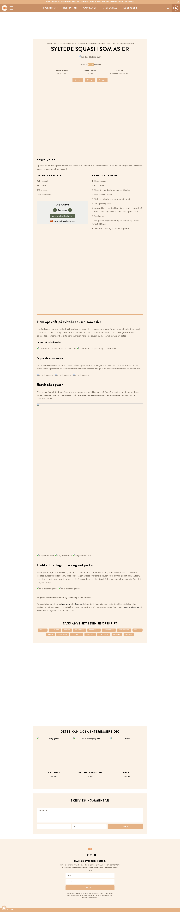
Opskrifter (49, 8)
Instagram (65, 604)
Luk (176, 858)
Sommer (128, 634)
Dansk (50, 634)
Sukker (42, 630)
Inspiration (69, 8)
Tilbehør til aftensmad (74, 43)
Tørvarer (55, 630)
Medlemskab (110, 8)
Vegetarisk (103, 634)
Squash (137, 630)
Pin (91, 80)
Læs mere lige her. (131, 607)
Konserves (79, 630)
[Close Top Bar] (178, 2)
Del (79, 80)
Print (104, 80)
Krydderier (109, 630)
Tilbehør (89, 43)
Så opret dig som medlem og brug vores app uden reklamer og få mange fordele (90, 2)
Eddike (67, 630)
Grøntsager (124, 630)
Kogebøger (130, 8)
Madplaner (89, 8)
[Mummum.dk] (90, 848)
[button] (4, 908)
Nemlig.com (70, 221)
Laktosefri (76, 634)
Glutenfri (62, 634)
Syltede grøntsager (103, 43)
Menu (11, 8)
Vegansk (90, 634)
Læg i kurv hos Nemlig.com (62, 216)
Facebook (79, 604)
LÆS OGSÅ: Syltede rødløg (49, 342)
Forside (49, 43)
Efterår (116, 634)
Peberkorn (94, 630)
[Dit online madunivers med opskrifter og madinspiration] (4, 8)
